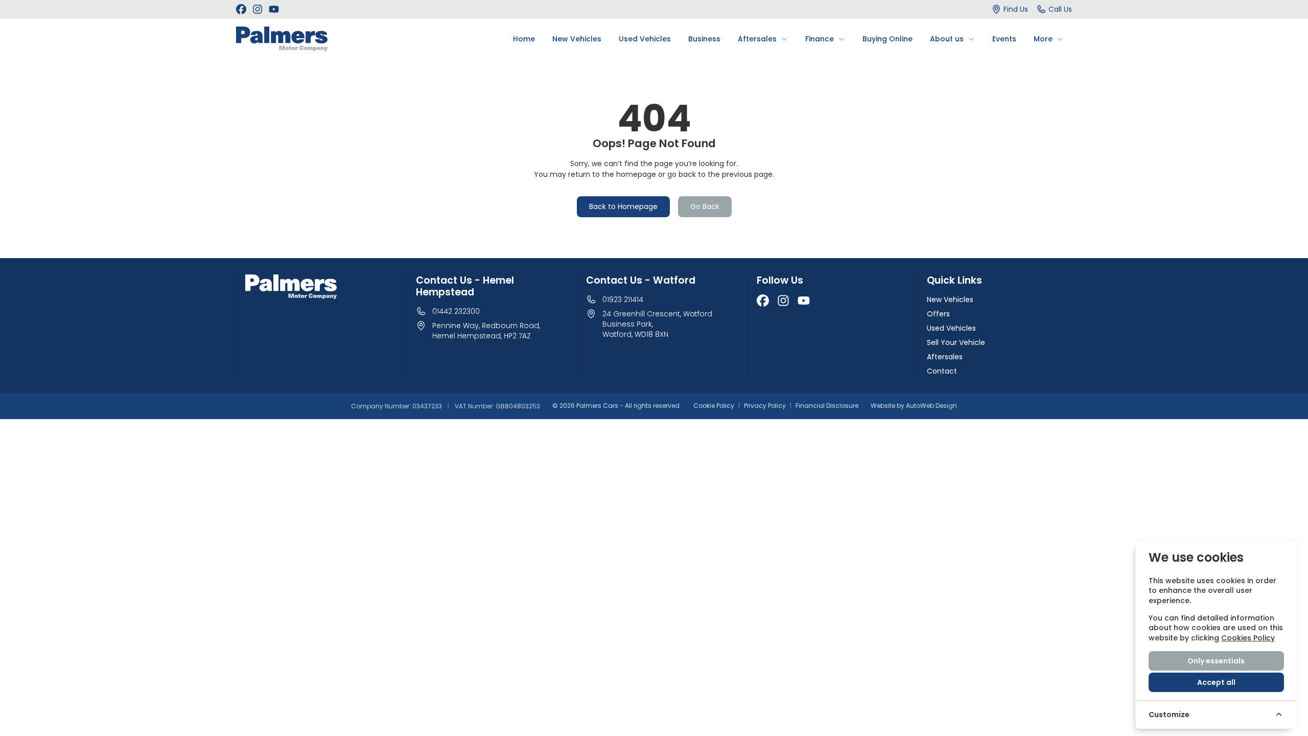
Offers (938, 314)
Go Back (704, 206)
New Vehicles (950, 299)
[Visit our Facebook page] (241, 9)
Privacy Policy (765, 406)
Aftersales (945, 357)
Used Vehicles (951, 328)
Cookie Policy (713, 406)
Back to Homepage (623, 206)
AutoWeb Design (931, 405)
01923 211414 (622, 299)
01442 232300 (456, 311)
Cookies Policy (1248, 638)
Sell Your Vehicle (956, 342)
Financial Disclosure (827, 406)
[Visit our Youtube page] (274, 9)
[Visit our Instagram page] (257, 9)
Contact (942, 371)
